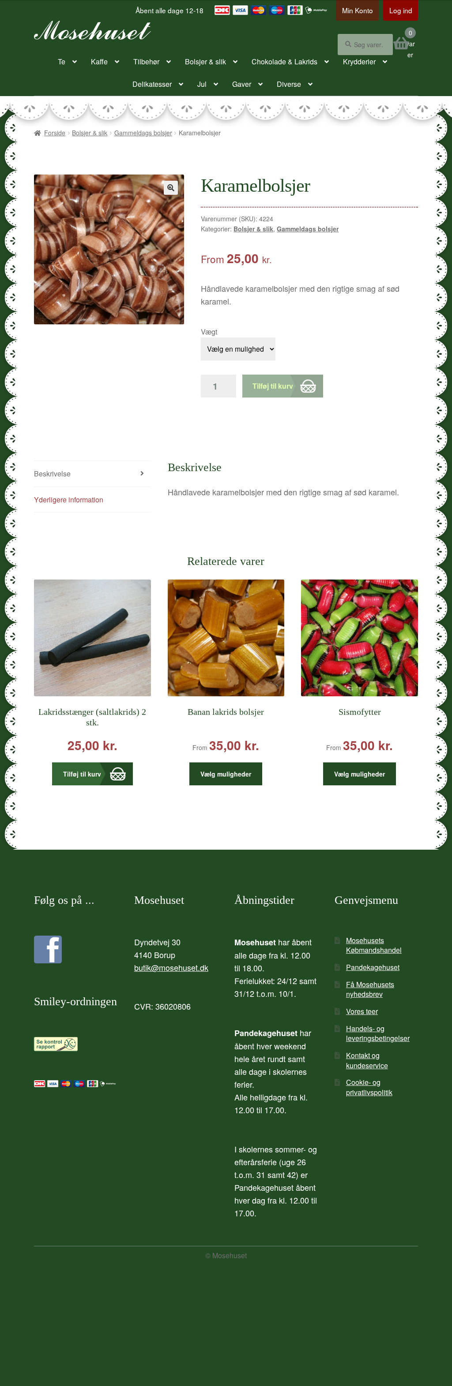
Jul (202, 84)
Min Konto (357, 10)
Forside (54, 132)
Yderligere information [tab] (68, 499)
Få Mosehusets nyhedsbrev (370, 989)
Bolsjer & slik (205, 61)
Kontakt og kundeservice (367, 1060)
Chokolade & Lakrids (284, 61)
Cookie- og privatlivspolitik (369, 1087)
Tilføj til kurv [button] (82, 773)
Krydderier (359, 61)
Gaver (241, 84)
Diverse (289, 84)
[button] (171, 188)
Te (61, 61)
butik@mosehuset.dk (171, 967)
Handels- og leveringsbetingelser (378, 1033)
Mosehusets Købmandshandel (374, 945)
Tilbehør (146, 61)
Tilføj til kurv (272, 386)
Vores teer (362, 1011)
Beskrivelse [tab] (52, 473)
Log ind (400, 10)
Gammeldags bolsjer (143, 132)
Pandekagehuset (372, 967)
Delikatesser (152, 84)
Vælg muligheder (225, 773)
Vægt (209, 332)
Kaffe (99, 61)
